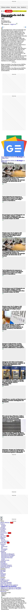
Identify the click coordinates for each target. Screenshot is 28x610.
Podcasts (3, 562)
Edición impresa (5, 567)
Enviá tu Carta (5, 560)
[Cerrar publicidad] (1, 517)
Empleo (2, 578)
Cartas (3, 559)
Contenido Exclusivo (6, 565)
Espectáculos (5, 541)
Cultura (2, 538)
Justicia (3, 526)
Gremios (3, 525)
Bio (2, 547)
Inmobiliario (3, 564)
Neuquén (13, 7)
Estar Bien (4, 542)
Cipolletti (2, 575)
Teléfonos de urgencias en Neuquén (10, 588)
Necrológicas (4, 581)
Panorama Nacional (6, 557)
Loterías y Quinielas (6, 582)
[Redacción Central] (3, 17)
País (2, 14)
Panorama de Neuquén (7, 554)
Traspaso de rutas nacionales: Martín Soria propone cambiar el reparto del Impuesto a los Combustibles (13, 363)
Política (2, 524)
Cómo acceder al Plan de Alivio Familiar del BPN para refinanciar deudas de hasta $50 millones (13, 434)
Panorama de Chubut (7, 556)
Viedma (2, 576)
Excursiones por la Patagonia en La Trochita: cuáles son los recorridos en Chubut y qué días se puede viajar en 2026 (13, 216)
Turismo (2, 530)
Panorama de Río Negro (8, 555)
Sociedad (3, 544)
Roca (18, 7)
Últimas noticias (5, 7)
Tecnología (4, 549)
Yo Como (3, 550)
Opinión (2, 551)
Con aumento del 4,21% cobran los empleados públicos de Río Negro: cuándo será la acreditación (13, 382)
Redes (2, 534)
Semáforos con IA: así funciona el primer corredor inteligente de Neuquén (14, 400)
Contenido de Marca (6, 566)
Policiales (3, 561)
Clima (2, 545)
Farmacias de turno (6, 583)
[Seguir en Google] (2, 28)
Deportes (3, 537)
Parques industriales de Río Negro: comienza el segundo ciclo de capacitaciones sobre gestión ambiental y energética (13, 345)
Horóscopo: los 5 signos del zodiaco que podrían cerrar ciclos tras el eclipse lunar (12, 234)
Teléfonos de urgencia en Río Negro (10, 587)
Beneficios (3, 591)
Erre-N (3, 540)
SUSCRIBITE (19, 11)
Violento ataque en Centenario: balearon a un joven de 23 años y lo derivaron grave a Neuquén (13, 451)
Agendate (4, 536)
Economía (3, 529)
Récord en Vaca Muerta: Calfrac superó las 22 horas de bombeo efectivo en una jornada (13, 417)
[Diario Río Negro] (3, 11)
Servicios (3, 531)
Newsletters (5, 533)
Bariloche (23, 7)
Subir (3, 595)
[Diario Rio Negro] (1, 597)
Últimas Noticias (6, 522)
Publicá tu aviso (4, 580)
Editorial (3, 552)
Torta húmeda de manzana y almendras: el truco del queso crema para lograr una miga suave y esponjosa (12, 198)
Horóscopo (4, 546)
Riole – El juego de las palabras (9, 585)
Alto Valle (3, 571)
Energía (2, 527)
